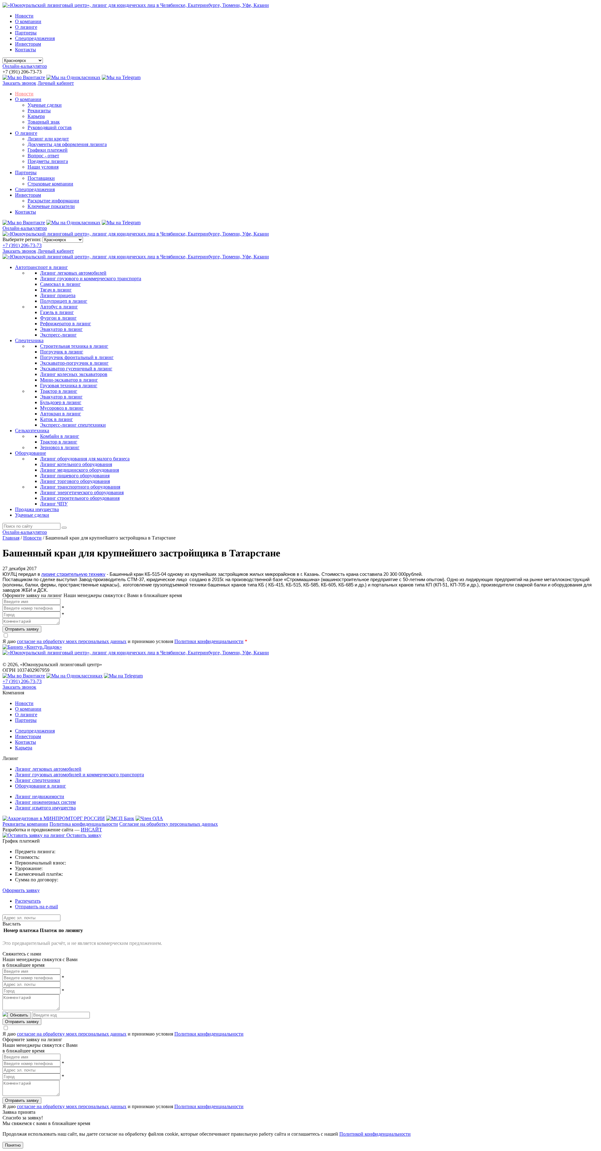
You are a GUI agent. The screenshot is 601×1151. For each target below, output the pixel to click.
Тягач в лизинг (56, 289)
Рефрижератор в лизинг (65, 323)
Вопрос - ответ (43, 155)
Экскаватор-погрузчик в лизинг (74, 363)
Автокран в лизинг (60, 413)
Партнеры (26, 32)
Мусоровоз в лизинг (62, 408)
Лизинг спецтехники (37, 780)
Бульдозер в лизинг (60, 402)
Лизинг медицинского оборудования (79, 470)
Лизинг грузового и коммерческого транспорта (90, 278)
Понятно (13, 1145)
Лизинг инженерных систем (45, 802)
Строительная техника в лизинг (74, 346)
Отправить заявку (22, 629)
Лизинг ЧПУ (54, 503)
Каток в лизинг (56, 419)
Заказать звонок (19, 83)
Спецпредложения (35, 38)
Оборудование (30, 453)
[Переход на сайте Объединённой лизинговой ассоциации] (149, 818)
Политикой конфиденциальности (375, 1134)
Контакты (25, 49)
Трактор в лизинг (58, 391)
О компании (28, 21)
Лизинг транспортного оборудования (80, 486)
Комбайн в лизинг (59, 436)
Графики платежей (48, 150)
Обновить (19, 1015)
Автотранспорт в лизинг (41, 267)
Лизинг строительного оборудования (80, 498)
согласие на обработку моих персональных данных (71, 641)
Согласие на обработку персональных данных (168, 824)
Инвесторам (28, 44)
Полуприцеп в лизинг (63, 301)
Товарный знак (44, 121)
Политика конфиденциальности (83, 824)
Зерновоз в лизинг (60, 447)
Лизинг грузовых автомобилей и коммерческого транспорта (79, 774)
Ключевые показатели (51, 206)
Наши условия (43, 167)
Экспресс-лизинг (58, 334)
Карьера (36, 116)
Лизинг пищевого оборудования (75, 475)
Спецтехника (29, 340)
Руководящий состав (50, 127)
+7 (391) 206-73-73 (22, 245)
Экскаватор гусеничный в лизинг (76, 368)
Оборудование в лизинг (40, 785)
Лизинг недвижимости (39, 796)
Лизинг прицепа (57, 295)
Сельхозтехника (32, 430)
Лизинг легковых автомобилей (73, 273)
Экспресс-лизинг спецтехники (73, 425)
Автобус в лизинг (59, 306)
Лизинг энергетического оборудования (82, 492)
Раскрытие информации (53, 200)
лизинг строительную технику (73, 574)
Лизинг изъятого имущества (45, 807)
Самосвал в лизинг (60, 284)
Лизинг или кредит (48, 138)
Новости (24, 15)
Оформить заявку (21, 890)
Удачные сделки (45, 105)
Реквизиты (39, 110)
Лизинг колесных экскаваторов (73, 374)
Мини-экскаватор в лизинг (69, 380)
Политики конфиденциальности (209, 641)
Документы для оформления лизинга (67, 144)
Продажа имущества (37, 509)
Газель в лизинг (57, 312)
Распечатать (28, 901)
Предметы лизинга (48, 161)
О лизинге (26, 27)
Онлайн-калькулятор (25, 66)
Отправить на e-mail (36, 906)
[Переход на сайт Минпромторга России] (54, 818)
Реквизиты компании (25, 824)
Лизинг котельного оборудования (76, 464)
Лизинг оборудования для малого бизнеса (85, 458)
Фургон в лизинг (58, 318)
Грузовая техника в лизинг (68, 385)
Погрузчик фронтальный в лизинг (77, 357)
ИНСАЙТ (91, 829)
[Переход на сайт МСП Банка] (120, 818)
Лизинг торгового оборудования (75, 481)
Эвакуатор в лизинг (61, 329)
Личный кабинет (56, 83)
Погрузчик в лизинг (61, 351)
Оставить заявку (83, 835)
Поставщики (41, 178)
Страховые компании (50, 183)
